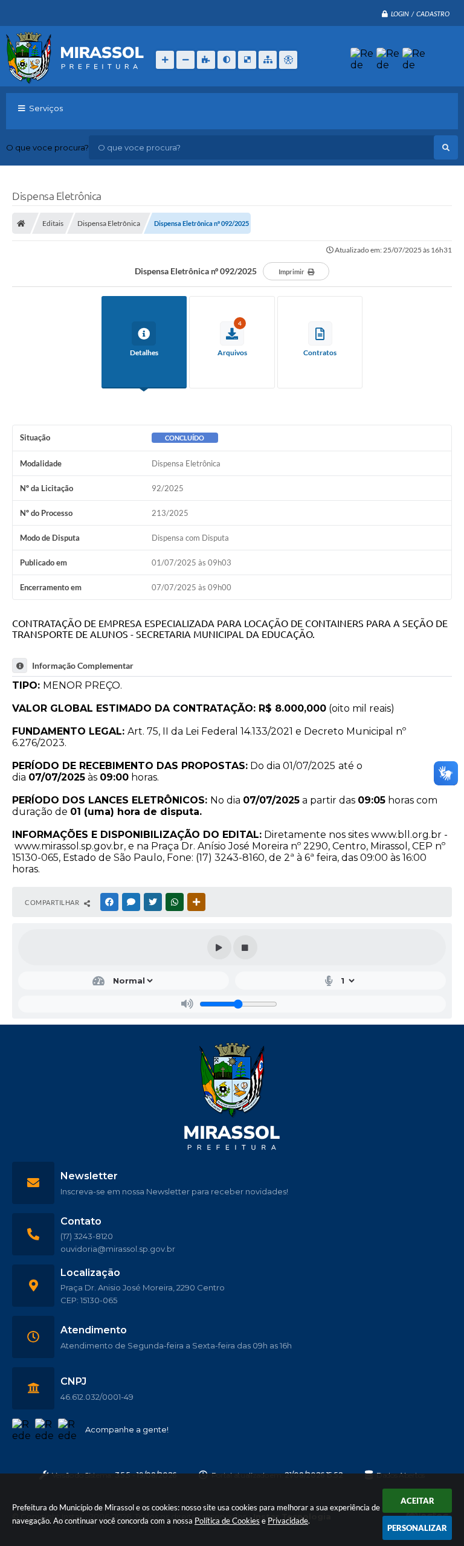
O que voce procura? (47, 147)
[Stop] (245, 947)
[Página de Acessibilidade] (288, 60)
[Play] (219, 947)
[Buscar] (446, 147)
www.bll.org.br (406, 834)
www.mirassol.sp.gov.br (69, 846)
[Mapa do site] (268, 60)
